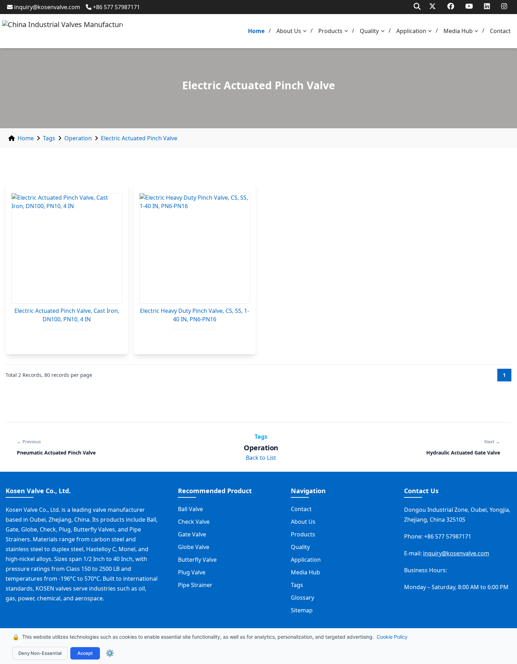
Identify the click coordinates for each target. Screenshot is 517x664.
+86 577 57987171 (116, 7)
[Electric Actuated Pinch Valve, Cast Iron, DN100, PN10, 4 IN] (66, 248)
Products (330, 31)
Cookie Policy (392, 637)
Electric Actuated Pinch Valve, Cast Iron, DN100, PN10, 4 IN (66, 315)
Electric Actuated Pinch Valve (139, 138)
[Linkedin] (487, 6)
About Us (288, 31)
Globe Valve (193, 547)
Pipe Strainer (195, 585)
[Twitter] (432, 6)
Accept (85, 653)
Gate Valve (192, 534)
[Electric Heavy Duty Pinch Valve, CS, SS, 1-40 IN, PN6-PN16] (194, 248)
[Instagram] (504, 6)
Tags (49, 138)
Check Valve (194, 522)
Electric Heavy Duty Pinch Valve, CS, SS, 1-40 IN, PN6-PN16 (194, 315)
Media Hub (458, 31)
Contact (500, 31)
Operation (78, 138)
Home (256, 31)
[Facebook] (450, 6)
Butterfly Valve (197, 559)
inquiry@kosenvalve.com (47, 7)
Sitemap (302, 610)
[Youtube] (469, 6)
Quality (369, 31)
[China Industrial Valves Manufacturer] (62, 31)
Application (411, 31)
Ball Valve (190, 509)
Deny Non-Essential (40, 653)
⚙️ (110, 653)
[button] (306, 31)
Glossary (302, 597)
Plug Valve (191, 572)
